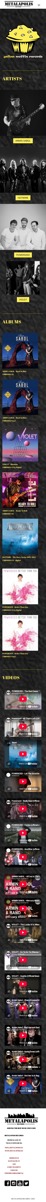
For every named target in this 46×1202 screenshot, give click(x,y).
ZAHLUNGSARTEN (14, 1167)
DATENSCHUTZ (14, 1161)
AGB (14, 1164)
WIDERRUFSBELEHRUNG (14, 1173)
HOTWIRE (23, 198)
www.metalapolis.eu (14, 1151)
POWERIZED (23, 255)
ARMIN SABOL (23, 141)
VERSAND (14, 1170)
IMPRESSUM (14, 1158)
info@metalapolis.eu (14, 1148)
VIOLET (23, 299)
